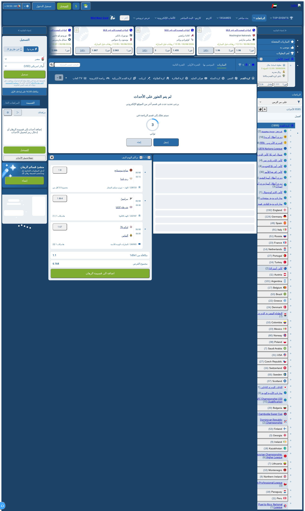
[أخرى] (59, 93)
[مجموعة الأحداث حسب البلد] (260, 109)
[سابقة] (261, 59)
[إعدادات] (26, 6)
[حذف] (157, 174)
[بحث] (51, 81)
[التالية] (244, 173)
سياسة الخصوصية (11, 83)
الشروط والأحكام (37, 83)
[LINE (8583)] (253, 80)
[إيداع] (76, 6)
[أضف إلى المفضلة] (199, 30)
